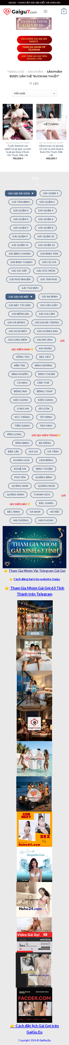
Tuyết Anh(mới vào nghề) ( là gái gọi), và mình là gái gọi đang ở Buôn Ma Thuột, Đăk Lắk (18, 150)
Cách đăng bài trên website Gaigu (37, 579)
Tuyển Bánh (44, 187)
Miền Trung (41, 184)
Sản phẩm (35, 71)
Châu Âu (56, 184)
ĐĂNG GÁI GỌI (26, 187)
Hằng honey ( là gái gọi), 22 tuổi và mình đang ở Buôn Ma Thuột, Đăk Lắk (51, 150)
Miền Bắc (12, 184)
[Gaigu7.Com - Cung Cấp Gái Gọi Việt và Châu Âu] (20, 11)
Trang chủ (15, 71)
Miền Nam (26, 184)
